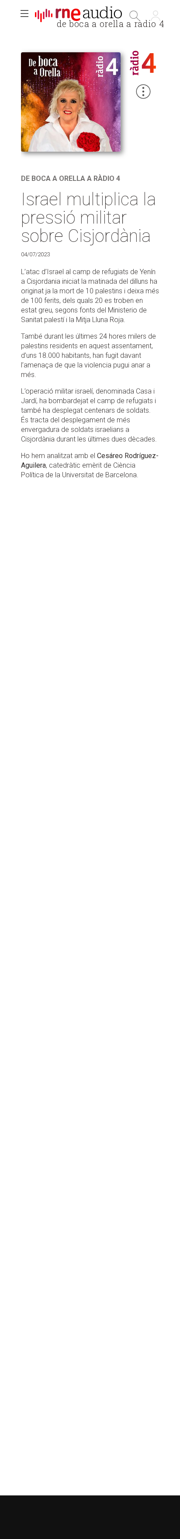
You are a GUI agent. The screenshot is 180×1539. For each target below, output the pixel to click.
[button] (24, 15)
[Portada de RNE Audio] (78, 15)
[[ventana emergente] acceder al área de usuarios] (155, 15)
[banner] (78, 15)
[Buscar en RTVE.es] (134, 15)
